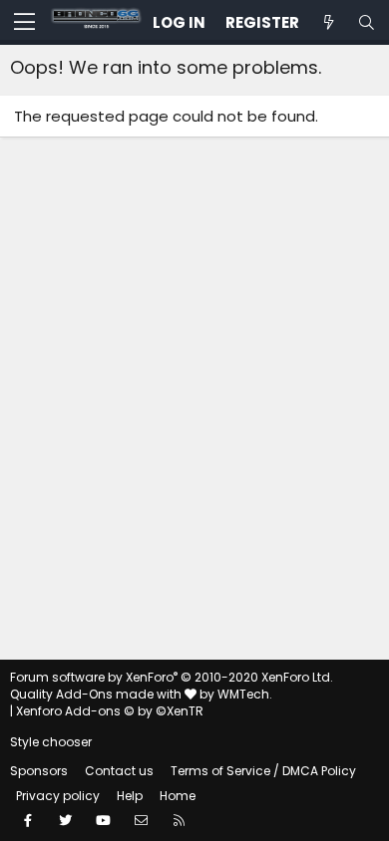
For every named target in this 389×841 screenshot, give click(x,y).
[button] (24, 23)
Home (177, 795)
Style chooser (51, 741)
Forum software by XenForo (171, 677)
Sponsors (39, 770)
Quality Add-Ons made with (97, 694)
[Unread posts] (328, 22)
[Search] (366, 22)
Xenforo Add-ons (109, 710)
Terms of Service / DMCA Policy (263, 770)
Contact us (119, 770)
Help (130, 795)
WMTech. (244, 694)
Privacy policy (58, 795)
